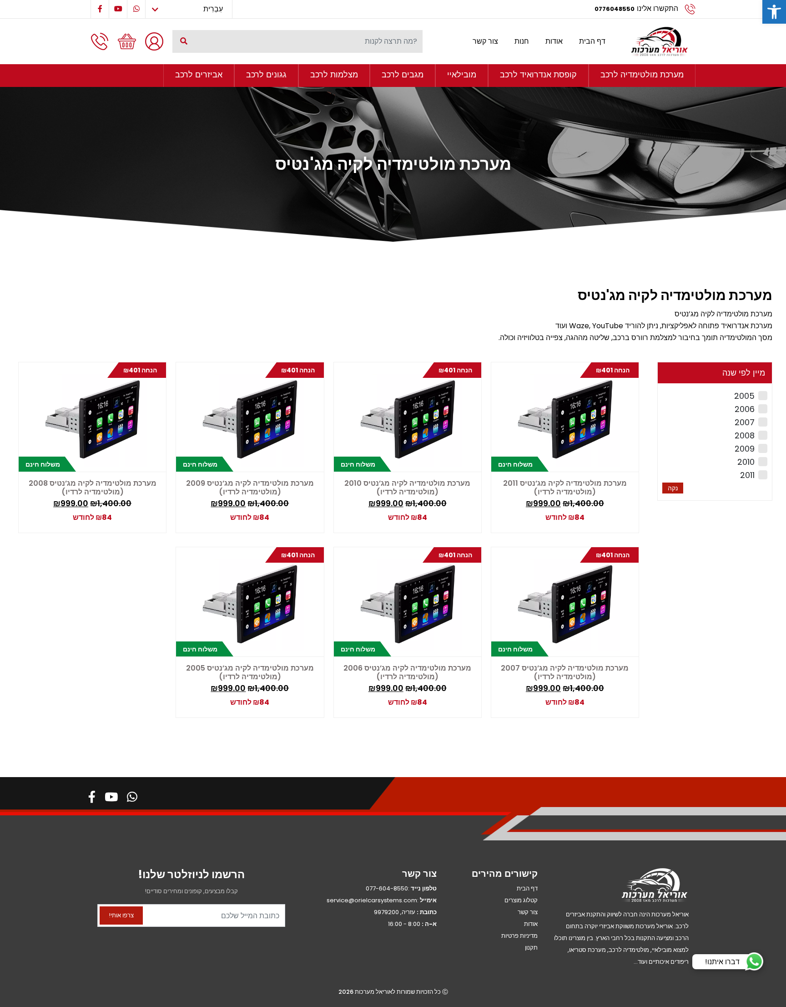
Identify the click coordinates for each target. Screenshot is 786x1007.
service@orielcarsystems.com (372, 900)
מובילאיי (461, 74)
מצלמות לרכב (334, 74)
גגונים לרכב (266, 74)
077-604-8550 (387, 888)
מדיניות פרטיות (519, 935)
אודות (554, 41)
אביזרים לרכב (198, 74)
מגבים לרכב (402, 74)
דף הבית (592, 41)
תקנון (531, 947)
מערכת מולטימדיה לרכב (642, 74)
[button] (774, 12)
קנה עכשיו (563, 515)
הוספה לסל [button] (605, 513)
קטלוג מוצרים (521, 900)
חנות (521, 41)
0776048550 (615, 9)
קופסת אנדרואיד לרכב (538, 74)
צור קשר (485, 41)
